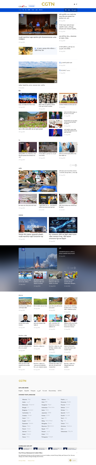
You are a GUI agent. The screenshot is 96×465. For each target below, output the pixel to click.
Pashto (64, 399)
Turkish (65, 423)
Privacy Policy (22, 460)
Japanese (46, 413)
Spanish (65, 413)
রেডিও (69, 10)
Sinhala (64, 410)
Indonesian (48, 407)
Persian (46, 431)
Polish (45, 434)
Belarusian (28, 404)
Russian (65, 404)
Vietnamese (67, 431)
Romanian (66, 402)
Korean (46, 415)
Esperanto (27, 423)
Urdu (63, 429)
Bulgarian (27, 410)
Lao (44, 418)
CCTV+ (60, 390)
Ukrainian (66, 426)
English (21, 390)
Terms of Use (31, 460)
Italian (45, 410)
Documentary (52, 390)
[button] (25, 33)
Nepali (45, 429)
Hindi (44, 402)
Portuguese (47, 437)
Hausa (25, 437)
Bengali (25, 407)
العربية (39, 390)
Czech (25, 418)
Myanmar (48, 426)
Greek (26, 434)
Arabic (26, 402)
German (26, 431)
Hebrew (45, 399)
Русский (45, 390)
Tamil (64, 418)
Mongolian (47, 423)
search (74, 10)
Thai (63, 421)
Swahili (65, 415)
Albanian (26, 399)
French (26, 429)
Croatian (26, 415)
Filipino (26, 426)
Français (33, 390)
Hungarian (46, 404)
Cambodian (26, 413)
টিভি (65, 10)
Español (26, 390)
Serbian (65, 407)
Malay (47, 421)
